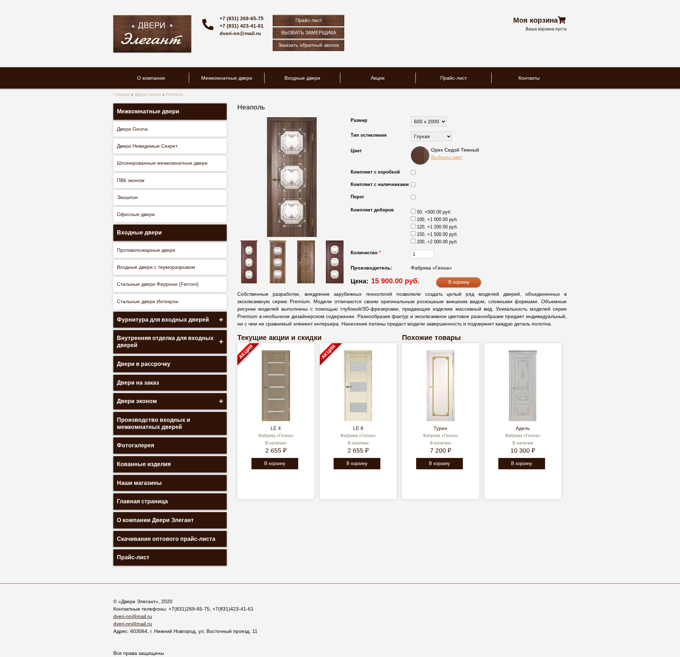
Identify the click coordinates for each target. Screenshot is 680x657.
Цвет (356, 150)
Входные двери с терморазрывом (156, 267)
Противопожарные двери (146, 250)
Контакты (529, 78)
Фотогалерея (135, 445)
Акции (378, 78)
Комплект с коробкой (375, 172)
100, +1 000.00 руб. (437, 219)
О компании (151, 78)
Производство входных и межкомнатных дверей (153, 423)
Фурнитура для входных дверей (163, 320)
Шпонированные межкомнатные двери (162, 163)
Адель (523, 428)
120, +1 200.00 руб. (437, 227)
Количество (366, 252)
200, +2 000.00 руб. (437, 241)
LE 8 (358, 428)
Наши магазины (139, 483)
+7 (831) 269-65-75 (242, 18)
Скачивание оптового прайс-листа (166, 539)
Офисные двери (136, 214)
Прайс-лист (308, 20)
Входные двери (302, 78)
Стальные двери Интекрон (147, 301)
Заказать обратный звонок (308, 45)
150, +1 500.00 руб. (437, 234)
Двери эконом (137, 401)
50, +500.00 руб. (434, 212)
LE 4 (276, 428)
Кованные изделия (144, 464)
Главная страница (142, 501)
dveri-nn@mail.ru (240, 33)
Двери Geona (132, 129)
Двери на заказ (138, 383)
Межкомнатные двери (226, 78)
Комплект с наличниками (380, 184)
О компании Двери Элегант (155, 520)
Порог (357, 196)
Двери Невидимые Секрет (147, 146)
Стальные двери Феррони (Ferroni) (158, 284)
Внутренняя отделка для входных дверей (165, 341)
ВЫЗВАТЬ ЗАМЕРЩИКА (308, 32)
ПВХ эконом (130, 180)
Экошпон (127, 197)
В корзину (274, 463)
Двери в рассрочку (143, 364)
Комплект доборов (372, 210)
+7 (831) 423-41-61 (242, 26)
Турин (440, 428)
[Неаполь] (292, 177)
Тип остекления (369, 135)
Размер (359, 120)
